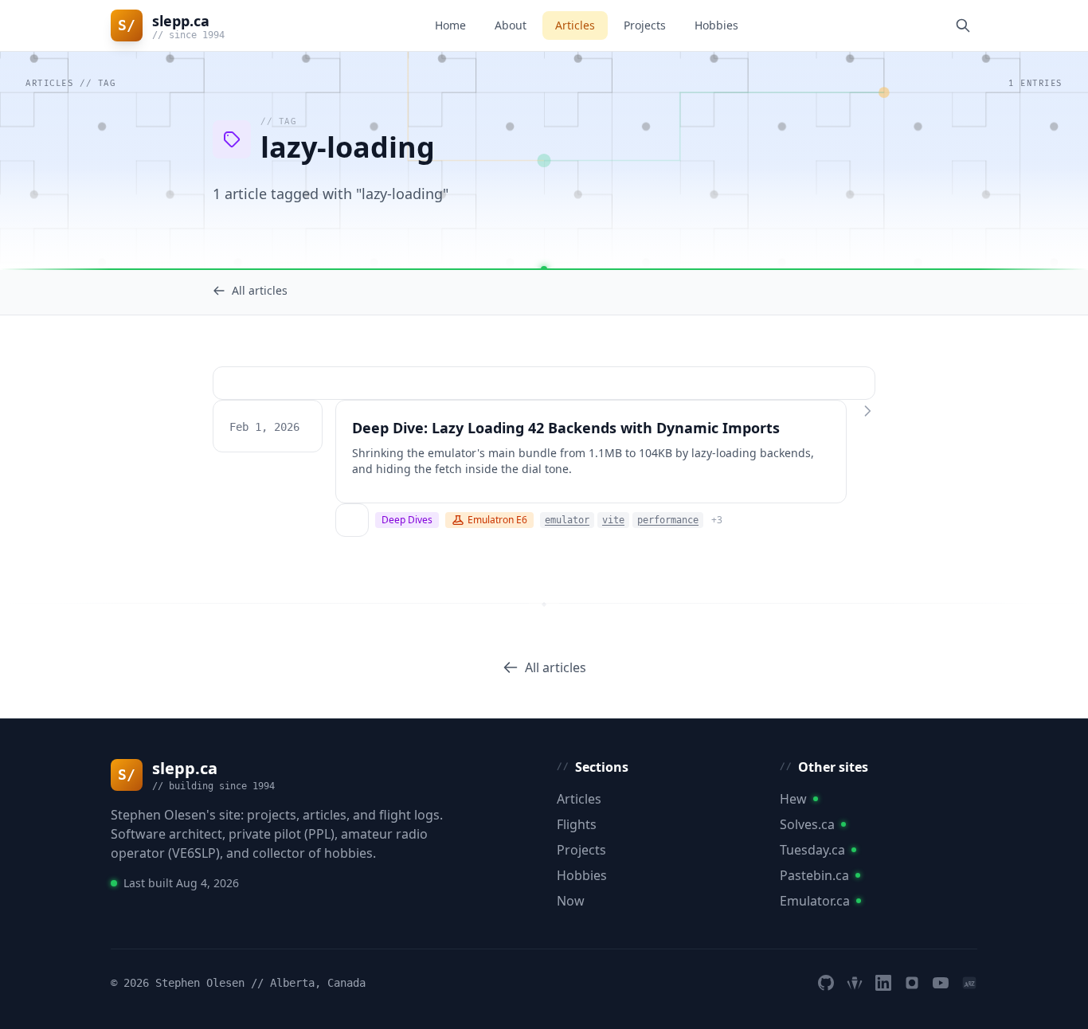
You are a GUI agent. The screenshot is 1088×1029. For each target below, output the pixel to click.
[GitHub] (826, 983)
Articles (575, 25)
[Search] (963, 25)
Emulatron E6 (497, 519)
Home (450, 25)
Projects (645, 25)
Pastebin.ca (814, 875)
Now (571, 901)
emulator (567, 520)
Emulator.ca (815, 901)
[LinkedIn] (883, 983)
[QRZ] (969, 983)
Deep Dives (407, 519)
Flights (577, 824)
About (510, 25)
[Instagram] (912, 983)
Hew (793, 799)
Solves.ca (807, 824)
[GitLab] (855, 983)
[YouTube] (941, 983)
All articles (260, 290)
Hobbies (716, 25)
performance (668, 520)
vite (613, 520)
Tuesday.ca (812, 850)
